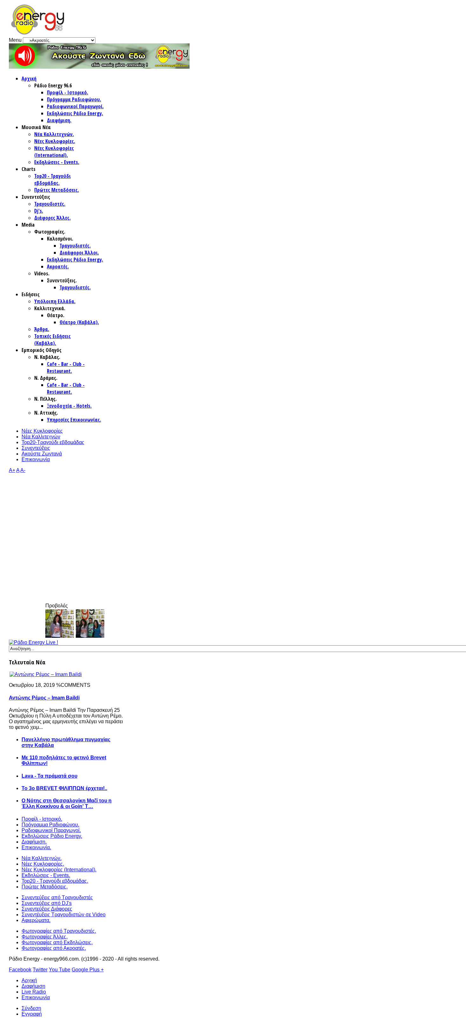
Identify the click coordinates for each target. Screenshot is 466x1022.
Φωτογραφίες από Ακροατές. (54, 948)
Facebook (20, 969)
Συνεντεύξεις (36, 448)
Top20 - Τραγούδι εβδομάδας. (52, 179)
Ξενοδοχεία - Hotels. (69, 405)
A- (22, 470)
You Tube (59, 969)
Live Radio (34, 991)
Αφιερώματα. (36, 920)
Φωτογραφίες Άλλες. (45, 936)
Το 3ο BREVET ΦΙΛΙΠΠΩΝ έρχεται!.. (64, 788)
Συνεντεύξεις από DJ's (47, 903)
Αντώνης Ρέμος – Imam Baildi (44, 697)
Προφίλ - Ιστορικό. (67, 92)
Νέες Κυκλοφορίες (42, 431)
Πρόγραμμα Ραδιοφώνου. (74, 99)
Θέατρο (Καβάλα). (79, 322)
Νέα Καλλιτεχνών (41, 436)
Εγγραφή (32, 1014)
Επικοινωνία (36, 459)
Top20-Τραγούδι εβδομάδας (53, 442)
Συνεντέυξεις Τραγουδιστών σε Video (64, 914)
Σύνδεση (31, 1008)
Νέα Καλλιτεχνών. (54, 134)
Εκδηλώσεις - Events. (56, 162)
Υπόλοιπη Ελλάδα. (54, 301)
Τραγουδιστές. (49, 203)
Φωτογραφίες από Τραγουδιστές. (59, 931)
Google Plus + (88, 969)
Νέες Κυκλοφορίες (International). (54, 152)
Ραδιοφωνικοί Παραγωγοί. (75, 106)
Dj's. (38, 210)
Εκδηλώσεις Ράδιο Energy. (75, 113)
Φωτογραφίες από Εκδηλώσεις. (57, 942)
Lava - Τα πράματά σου (49, 776)
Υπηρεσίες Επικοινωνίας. (74, 419)
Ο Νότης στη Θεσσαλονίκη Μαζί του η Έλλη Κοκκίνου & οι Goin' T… (67, 803)
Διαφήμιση (33, 986)
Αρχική (29, 78)
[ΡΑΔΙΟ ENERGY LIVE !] (33, 642)
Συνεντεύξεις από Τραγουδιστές (57, 897)
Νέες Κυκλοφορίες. (54, 141)
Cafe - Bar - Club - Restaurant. (66, 367)
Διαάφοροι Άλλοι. (79, 252)
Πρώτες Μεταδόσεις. (56, 189)
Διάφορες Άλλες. (52, 217)
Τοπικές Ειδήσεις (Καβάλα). (52, 340)
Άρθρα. (41, 329)
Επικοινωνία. (36, 847)
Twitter (40, 969)
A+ (12, 470)
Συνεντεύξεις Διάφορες (47, 909)
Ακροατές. (58, 266)
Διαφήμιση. (59, 120)
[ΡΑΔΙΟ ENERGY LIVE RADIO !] (99, 67)
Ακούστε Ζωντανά (42, 453)
